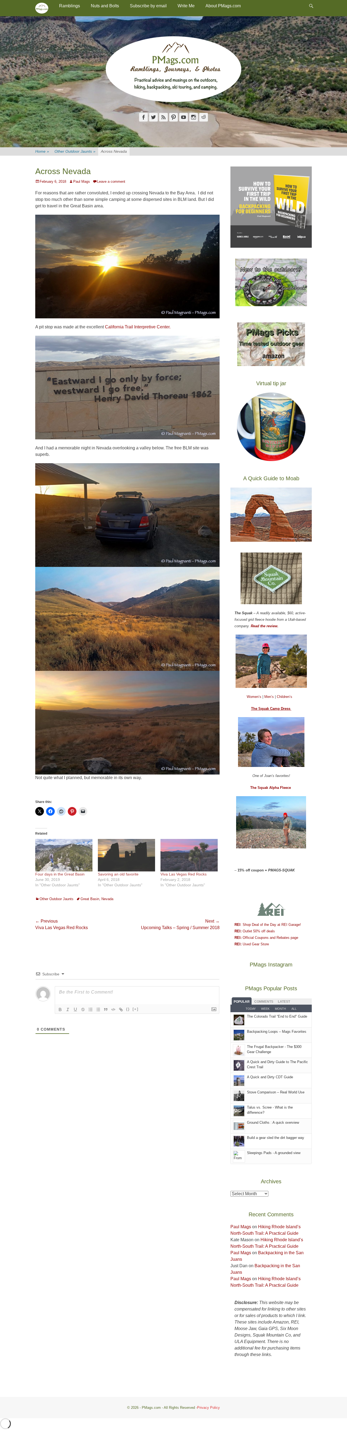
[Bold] (60, 1009)
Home (42, 151)
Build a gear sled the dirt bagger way (275, 1138)
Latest (284, 1002)
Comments (263, 1002)
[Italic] (68, 1009)
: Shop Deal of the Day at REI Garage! (267, 925)
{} (128, 1009)
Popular (242, 1002)
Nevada (107, 899)
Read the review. (264, 626)
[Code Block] (113, 1009)
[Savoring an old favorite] (126, 855)
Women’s (254, 697)
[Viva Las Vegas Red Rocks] (189, 855)
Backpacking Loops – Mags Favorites (276, 1032)
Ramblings (69, 6)
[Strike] (83, 1009)
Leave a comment (111, 181)
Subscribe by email (148, 6)
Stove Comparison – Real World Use (275, 1092)
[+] (136, 1009)
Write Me (186, 6)
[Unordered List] (98, 1009)
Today (251, 1008)
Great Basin (90, 899)
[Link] (121, 1009)
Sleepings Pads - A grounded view (273, 1153)
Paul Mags (81, 181)
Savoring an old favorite (118, 874)
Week (265, 1008)
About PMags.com (223, 6)
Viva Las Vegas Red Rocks (183, 874)
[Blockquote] (106, 1009)
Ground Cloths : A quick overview (273, 1122)
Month (280, 1008)
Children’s (284, 697)
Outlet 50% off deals (254, 931)
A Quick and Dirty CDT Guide (270, 1077)
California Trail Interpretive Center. (138, 327)
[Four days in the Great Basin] (63, 855)
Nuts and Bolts (105, 6)
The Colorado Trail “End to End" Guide (277, 1016)
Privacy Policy (208, 1408)
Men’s (269, 697)
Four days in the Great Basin (60, 874)
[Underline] (75, 1009)
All (294, 1008)
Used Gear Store (251, 944)
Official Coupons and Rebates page (266, 938)
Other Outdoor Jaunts (74, 151)
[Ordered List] (90, 1009)
